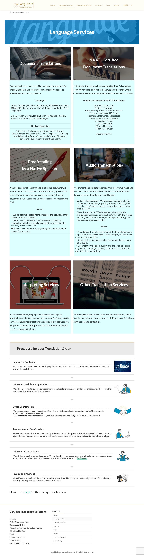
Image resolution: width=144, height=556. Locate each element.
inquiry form (50, 366)
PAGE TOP (138, 537)
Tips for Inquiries (60, 537)
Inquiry (56, 533)
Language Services (59, 519)
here (27, 492)
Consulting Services (60, 522)
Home (55, 515)
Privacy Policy (58, 541)
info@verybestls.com (18, 537)
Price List (56, 526)
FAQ (55, 530)
